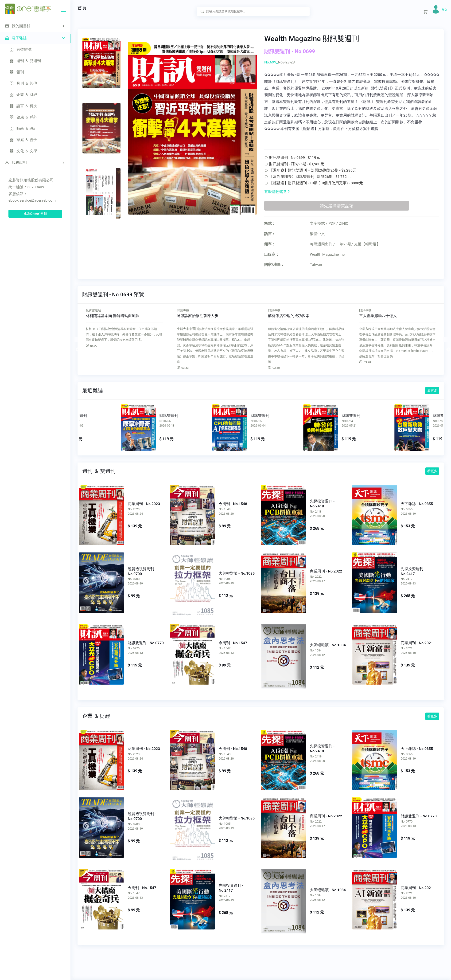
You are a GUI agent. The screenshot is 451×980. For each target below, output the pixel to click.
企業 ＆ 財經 (26, 94)
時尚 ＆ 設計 (26, 128)
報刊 (20, 72)
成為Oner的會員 (35, 214)
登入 (444, 10)
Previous (75, 339)
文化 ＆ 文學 (26, 151)
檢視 (100, 426)
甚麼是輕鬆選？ (277, 191)
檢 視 (101, 512)
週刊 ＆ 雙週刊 (28, 61)
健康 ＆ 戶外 (26, 117)
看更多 (432, 390)
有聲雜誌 (23, 49)
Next (446, 339)
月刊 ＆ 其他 (26, 83)
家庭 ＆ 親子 (26, 139)
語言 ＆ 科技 (26, 106)
